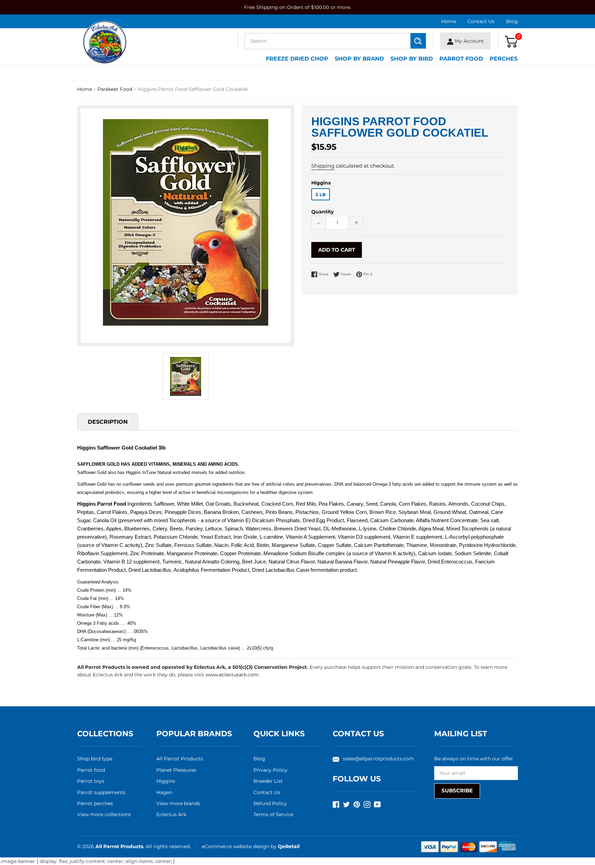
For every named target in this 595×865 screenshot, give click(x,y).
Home (448, 21)
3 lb (320, 194)
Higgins (165, 781)
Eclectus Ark (171, 814)
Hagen (164, 792)
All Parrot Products (179, 759)
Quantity (322, 212)
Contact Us (481, 21)
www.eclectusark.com (232, 675)
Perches (504, 58)
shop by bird (411, 58)
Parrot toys (90, 781)
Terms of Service (273, 814)
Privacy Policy (270, 770)
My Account (468, 41)
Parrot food (91, 770)
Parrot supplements (101, 792)
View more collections (104, 814)
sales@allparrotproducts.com (378, 759)
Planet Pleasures (176, 770)
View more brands (178, 803)
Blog (512, 21)
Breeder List (268, 781)
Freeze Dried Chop (297, 58)
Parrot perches (95, 803)
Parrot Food (461, 58)
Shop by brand (359, 58)
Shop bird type (94, 759)
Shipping (322, 165)
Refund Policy (270, 803)
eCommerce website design (236, 846)
